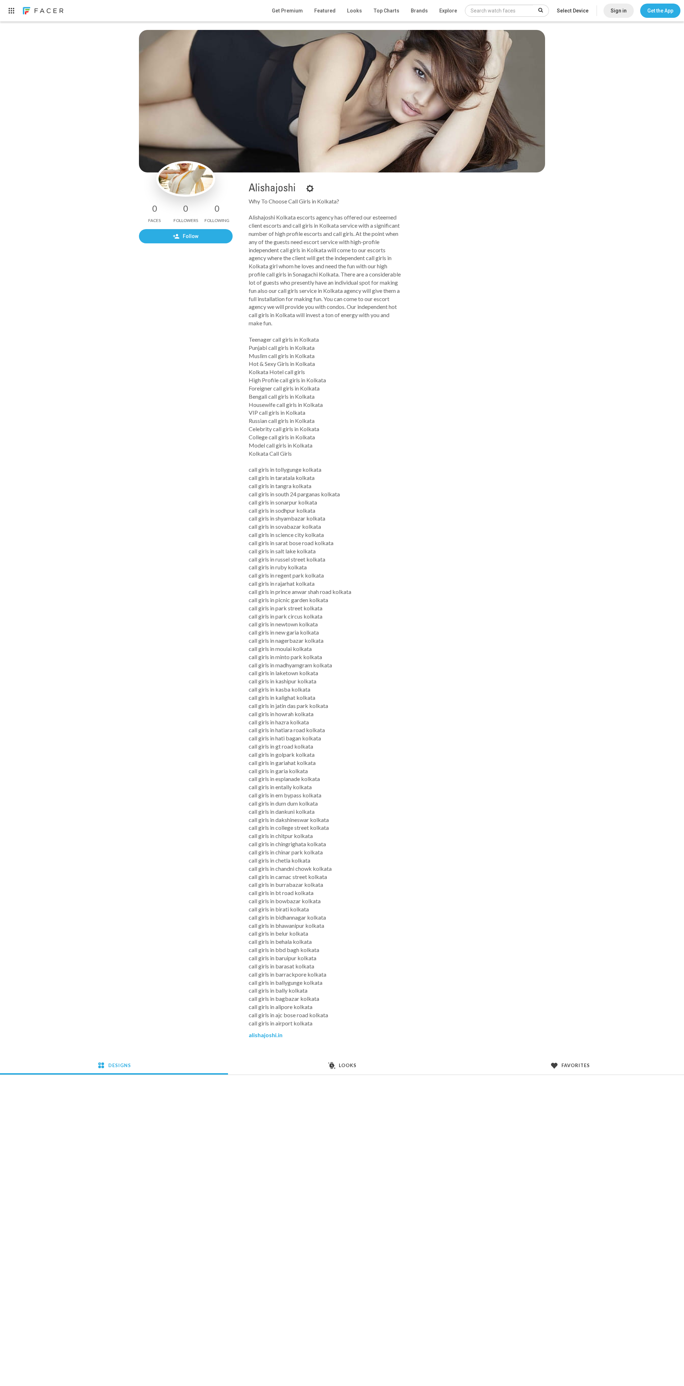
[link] (42, 10)
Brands (419, 11)
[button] (660, 11)
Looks (354, 11)
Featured (325, 11)
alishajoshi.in (266, 1034)
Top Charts (386, 11)
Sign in (619, 11)
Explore (448, 11)
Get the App (660, 11)
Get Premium (287, 11)
